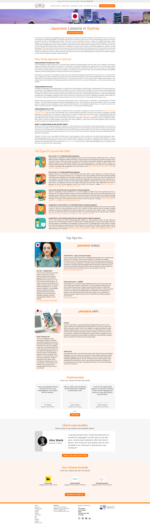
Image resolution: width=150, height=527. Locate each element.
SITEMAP (37, 521)
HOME (36, 505)
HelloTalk (68, 351)
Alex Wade (56, 440)
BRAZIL (80, 511)
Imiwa (66, 323)
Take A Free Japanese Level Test (58, 168)
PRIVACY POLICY (38, 522)
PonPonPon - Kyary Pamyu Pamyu (77, 256)
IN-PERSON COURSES (55, 6)
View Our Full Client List (75, 494)
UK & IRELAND (81, 508)
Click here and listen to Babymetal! (47, 300)
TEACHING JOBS (74, 6)
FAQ (92, 6)
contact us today (70, 141)
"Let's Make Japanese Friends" (85, 116)
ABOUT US (37, 507)
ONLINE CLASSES (65, 6)
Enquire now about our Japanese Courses (100, 166)
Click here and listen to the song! (73, 270)
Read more (75, 415)
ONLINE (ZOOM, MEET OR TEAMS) (83, 514)
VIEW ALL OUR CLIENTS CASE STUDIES (75, 455)
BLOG (95, 6)
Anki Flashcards (43, 337)
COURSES (37, 510)
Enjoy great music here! (71, 297)
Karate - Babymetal (44, 271)
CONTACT (37, 519)
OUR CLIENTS (87, 6)
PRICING (81, 6)
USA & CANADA (82, 510)
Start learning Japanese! (107, 6)
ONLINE (36, 511)
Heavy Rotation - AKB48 (73, 282)
